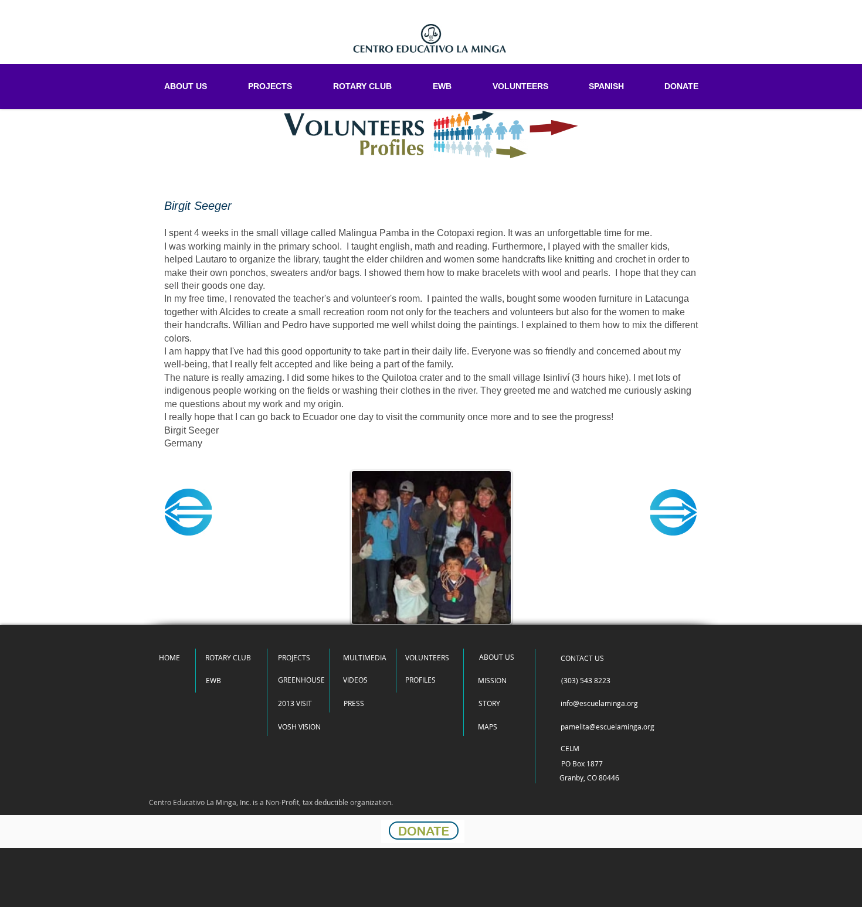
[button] (582, 658)
